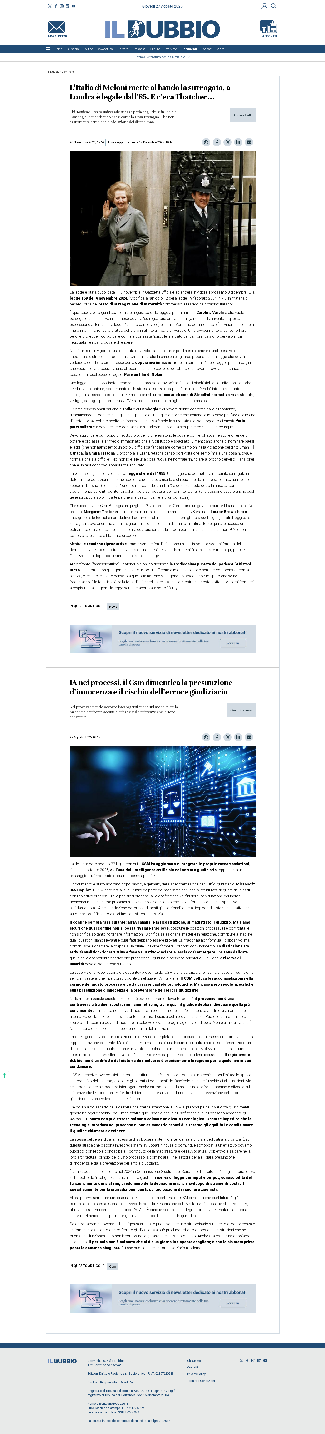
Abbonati (269, 36)
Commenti (68, 71)
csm (112, 1266)
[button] (265, 6)
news (113, 606)
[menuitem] (58, 49)
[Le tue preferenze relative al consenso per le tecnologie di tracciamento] (4, 1075)
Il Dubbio (53, 71)
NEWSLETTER (57, 35)
